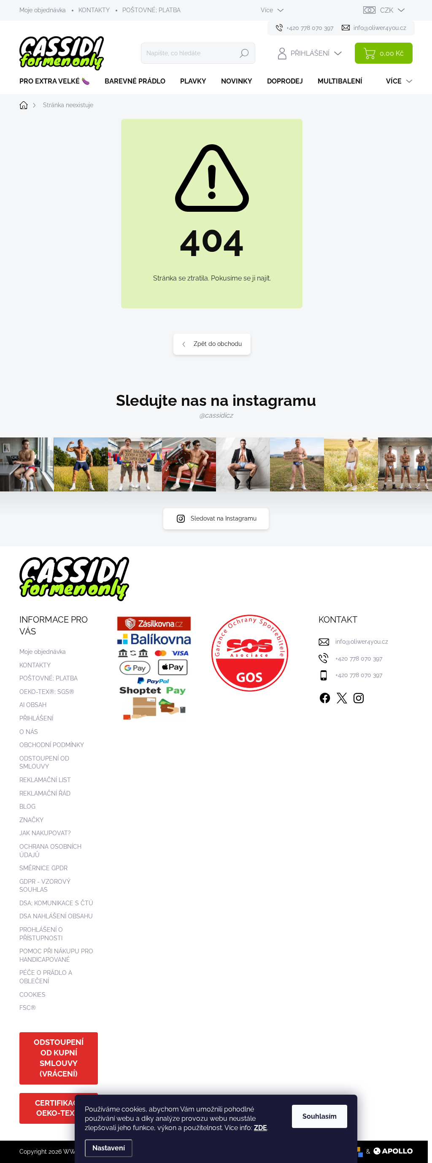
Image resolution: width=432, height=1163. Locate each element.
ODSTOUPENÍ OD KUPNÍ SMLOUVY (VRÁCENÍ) (59, 1058)
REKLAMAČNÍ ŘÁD (44, 793)
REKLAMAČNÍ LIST (45, 780)
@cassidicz (216, 415)
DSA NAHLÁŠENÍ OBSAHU (56, 916)
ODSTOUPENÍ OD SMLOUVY (44, 762)
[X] (341, 696)
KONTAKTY (94, 10)
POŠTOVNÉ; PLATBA (151, 10)
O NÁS (28, 732)
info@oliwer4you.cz (361, 641)
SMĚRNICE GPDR (43, 868)
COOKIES (32, 994)
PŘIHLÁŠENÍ (36, 718)
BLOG (27, 806)
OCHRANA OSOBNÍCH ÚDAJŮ (50, 850)
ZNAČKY (31, 820)
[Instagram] (358, 696)
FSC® (27, 1007)
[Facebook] (325, 696)
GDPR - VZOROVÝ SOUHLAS (44, 885)
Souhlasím (319, 1116)
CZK (386, 10)
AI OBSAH (32, 705)
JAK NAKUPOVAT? (45, 833)
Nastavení (108, 1148)
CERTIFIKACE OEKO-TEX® (59, 1108)
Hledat (244, 53)
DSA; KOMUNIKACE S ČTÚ (56, 903)
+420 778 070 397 (358, 658)
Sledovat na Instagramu (223, 518)
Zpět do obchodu (218, 343)
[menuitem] (57, 81)
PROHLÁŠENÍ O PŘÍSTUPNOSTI (41, 934)
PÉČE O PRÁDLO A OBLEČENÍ (45, 977)
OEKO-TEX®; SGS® (46, 691)
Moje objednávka (42, 10)
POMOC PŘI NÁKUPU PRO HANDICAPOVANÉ (56, 955)
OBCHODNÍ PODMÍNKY (51, 745)
